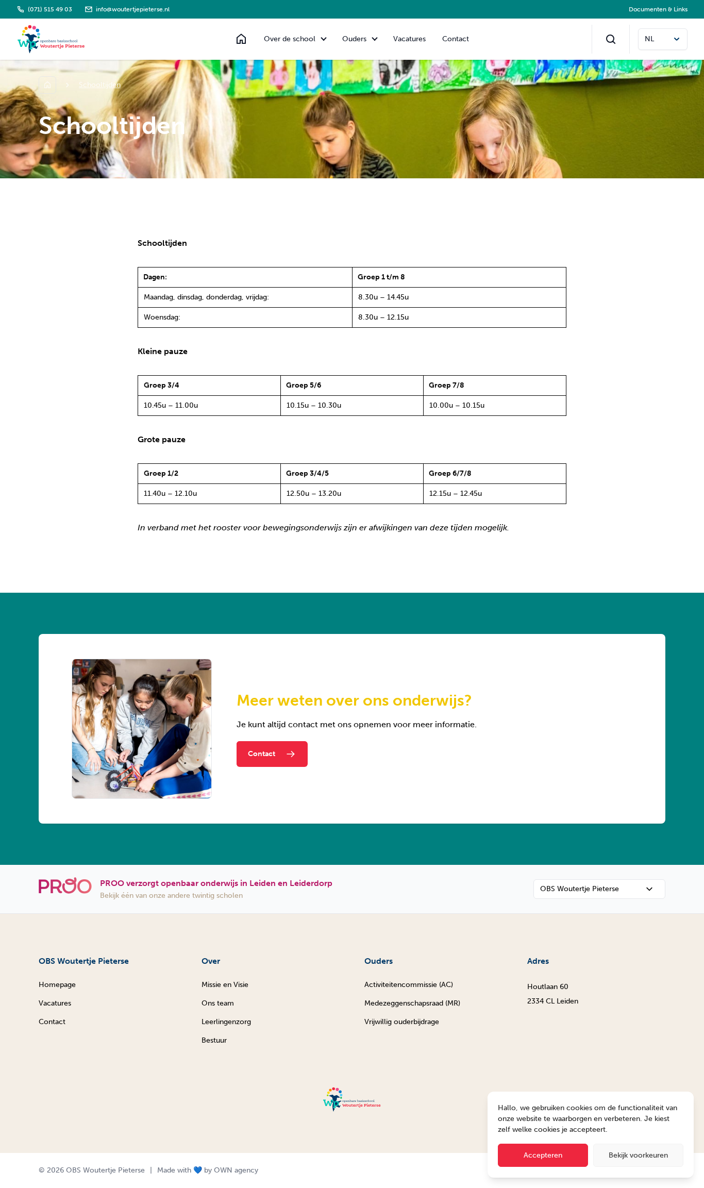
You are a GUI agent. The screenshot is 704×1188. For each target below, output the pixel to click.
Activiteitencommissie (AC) (408, 984)
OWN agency (236, 1170)
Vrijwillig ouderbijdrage (401, 1021)
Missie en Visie (225, 984)
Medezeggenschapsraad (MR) (412, 1003)
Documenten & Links (658, 9)
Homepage (57, 984)
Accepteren (543, 1155)
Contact (455, 39)
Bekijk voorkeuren (638, 1155)
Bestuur (214, 1040)
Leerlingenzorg (226, 1021)
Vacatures (409, 39)
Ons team (218, 1003)
